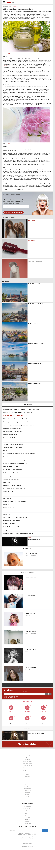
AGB (28, 841)
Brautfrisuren (27, 794)
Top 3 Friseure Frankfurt (27, 763)
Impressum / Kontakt (27, 843)
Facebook (22, 837)
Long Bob (27, 799)
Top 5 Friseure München (27, 761)
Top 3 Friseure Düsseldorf (27, 767)
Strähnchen (27, 813)
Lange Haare (27, 810)
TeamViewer (27, 776)
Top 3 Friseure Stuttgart (27, 770)
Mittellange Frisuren (27, 808)
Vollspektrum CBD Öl (8, 65)
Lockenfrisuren (28, 821)
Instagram (33, 837)
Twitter (26, 837)
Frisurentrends (28, 784)
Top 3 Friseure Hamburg (27, 769)
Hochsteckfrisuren (27, 790)
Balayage (27, 796)
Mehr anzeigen (27, 728)
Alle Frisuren (27, 685)
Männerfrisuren (27, 788)
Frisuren (28, 780)
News (27, 757)
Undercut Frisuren (27, 823)
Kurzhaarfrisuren (27, 806)
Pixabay (9, 53)
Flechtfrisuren (27, 792)
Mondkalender (27, 755)
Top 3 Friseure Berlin (27, 765)
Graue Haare (27, 817)
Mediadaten (27, 772)
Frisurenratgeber (27, 783)
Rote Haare (27, 819)
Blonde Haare (27, 815)
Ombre (27, 798)
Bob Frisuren (27, 812)
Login (27, 774)
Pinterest (29, 837)
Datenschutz (12, 697)
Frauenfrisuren (27, 786)
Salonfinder (27, 759)
